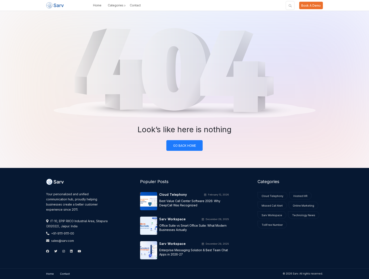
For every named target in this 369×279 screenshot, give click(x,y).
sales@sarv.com (62, 240)
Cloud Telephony (272, 196)
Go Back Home (184, 145)
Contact (135, 5)
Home (97, 5)
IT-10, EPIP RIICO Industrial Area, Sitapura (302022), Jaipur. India (77, 223)
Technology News (303, 215)
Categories (115, 5)
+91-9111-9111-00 (62, 233)
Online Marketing (303, 205)
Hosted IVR (300, 196)
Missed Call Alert (272, 205)
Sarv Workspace (272, 215)
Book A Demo (311, 5)
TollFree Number (272, 224)
